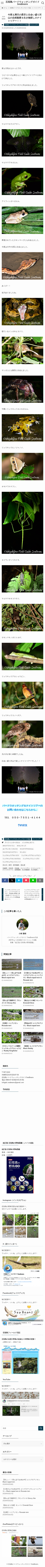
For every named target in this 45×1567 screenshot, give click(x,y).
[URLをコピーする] (40, 880)
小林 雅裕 (22, 933)
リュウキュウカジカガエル (12, 858)
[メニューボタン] (2, 3)
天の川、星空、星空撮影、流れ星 (14, 865)
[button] (5, 880)
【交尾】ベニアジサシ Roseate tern (16, 1513)
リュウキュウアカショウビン (31, 855)
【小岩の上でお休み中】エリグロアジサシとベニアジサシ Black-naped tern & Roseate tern (22, 1491)
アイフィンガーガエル (12, 842)
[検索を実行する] (40, 1428)
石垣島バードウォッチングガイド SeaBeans (22, 3)
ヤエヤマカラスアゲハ (10, 852)
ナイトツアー (34, 24)
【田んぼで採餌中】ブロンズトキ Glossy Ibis (19, 1499)
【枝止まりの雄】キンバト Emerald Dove (18, 1506)
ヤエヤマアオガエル (26, 849)
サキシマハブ (21, 846)
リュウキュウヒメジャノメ (12, 862)
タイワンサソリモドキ (10, 849)
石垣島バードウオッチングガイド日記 (16, 24)
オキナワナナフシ (9, 846)
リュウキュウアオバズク (11, 855)
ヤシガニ (23, 852)
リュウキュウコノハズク (31, 858)
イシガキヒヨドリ (28, 842)
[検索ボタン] (42, 3)
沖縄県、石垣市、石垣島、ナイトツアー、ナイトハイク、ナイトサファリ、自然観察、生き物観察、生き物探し (22, 869)
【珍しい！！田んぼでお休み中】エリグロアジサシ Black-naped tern (21, 1482)
